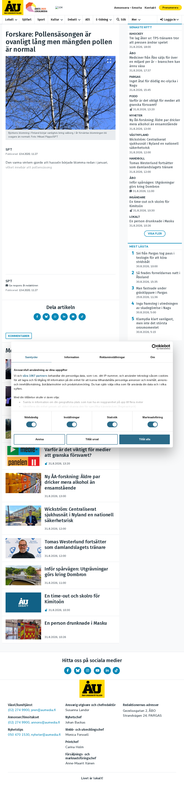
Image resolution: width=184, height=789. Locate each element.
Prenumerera (170, 7)
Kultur (55, 19)
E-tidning (102, 19)
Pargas (135, 77)
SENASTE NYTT (140, 27)
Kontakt (150, 8)
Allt (87, 19)
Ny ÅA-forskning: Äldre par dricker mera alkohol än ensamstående (154, 124)
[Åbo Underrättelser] (92, 689)
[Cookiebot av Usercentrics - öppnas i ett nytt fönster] (154, 347)
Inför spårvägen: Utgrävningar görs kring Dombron (151, 187)
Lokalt (9, 19)
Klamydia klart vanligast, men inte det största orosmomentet (155, 325)
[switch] (72, 424)
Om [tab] (152, 357)
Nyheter (135, 115)
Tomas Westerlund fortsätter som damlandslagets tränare (151, 167)
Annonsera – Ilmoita (128, 8)
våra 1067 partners (35, 375)
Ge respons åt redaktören (23, 285)
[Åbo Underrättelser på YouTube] (97, 670)
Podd (133, 96)
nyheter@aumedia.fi (46, 734)
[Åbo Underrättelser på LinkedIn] (107, 670)
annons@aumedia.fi (45, 722)
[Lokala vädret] (58, 7)
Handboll (137, 158)
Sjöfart (26, 19)
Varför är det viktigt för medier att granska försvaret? (154, 105)
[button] (169, 19)
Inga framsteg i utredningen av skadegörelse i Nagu (157, 308)
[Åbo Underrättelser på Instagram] (87, 670)
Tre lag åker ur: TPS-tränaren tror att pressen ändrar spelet (154, 42)
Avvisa (39, 439)
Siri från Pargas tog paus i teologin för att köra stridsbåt (155, 259)
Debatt (72, 19)
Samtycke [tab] (31, 357)
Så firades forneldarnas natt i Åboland (158, 277)
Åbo (132, 53)
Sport (41, 19)
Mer (134, 19)
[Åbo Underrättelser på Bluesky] (77, 670)
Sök (123, 19)
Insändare (137, 197)
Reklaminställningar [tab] (112, 357)
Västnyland (139, 135)
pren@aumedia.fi (43, 710)
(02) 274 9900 (18, 710)
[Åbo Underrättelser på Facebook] (67, 670)
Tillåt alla (144, 439)
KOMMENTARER (18, 336)
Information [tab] (71, 357)
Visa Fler (155, 233)
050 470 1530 (18, 734)
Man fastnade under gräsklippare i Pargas (151, 292)
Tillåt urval (92, 439)
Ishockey (136, 34)
